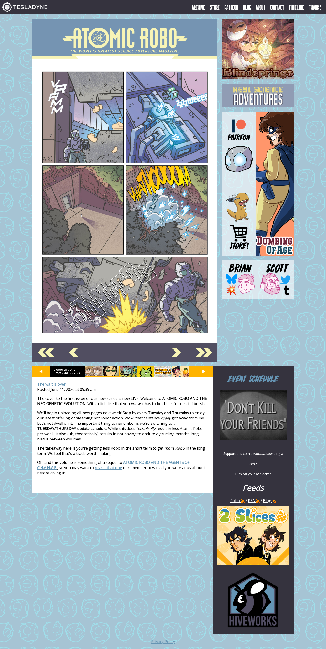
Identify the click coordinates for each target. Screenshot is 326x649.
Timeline (296, 7)
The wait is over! (51, 384)
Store (215, 7)
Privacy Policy (163, 641)
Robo (235, 500)
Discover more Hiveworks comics (66, 371)
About (261, 7)
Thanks (315, 7)
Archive (198, 7)
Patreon (231, 7)
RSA (251, 500)
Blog (247, 7)
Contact (277, 7)
